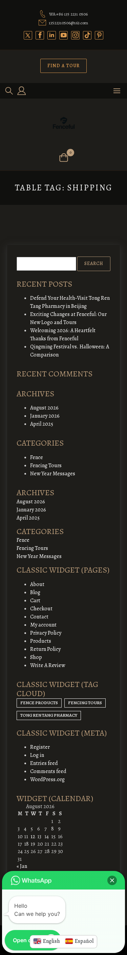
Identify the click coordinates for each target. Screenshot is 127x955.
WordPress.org (47, 779)
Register (40, 747)
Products (40, 641)
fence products (39, 703)
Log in (37, 755)
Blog (35, 592)
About (37, 584)
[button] (112, 880)
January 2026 (45, 416)
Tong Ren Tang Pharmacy (48, 715)
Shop (36, 657)
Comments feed (48, 771)
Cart (35, 600)
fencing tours (85, 703)
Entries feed (44, 763)
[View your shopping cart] (63, 157)
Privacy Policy (45, 633)
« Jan (22, 866)
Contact (39, 616)
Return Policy (45, 649)
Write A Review (47, 665)
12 (32, 836)
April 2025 (41, 424)
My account (43, 625)
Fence (36, 457)
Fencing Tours (46, 465)
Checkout (41, 608)
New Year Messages (52, 473)
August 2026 (44, 408)
